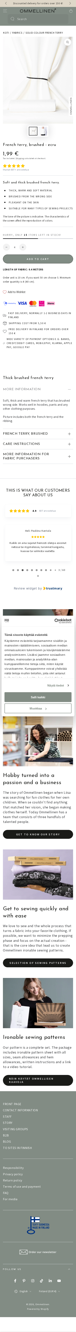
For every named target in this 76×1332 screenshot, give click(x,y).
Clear (63, 19)
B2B (6, 1135)
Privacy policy (13, 1174)
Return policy (12, 1180)
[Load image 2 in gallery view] (43, 131)
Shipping (20, 158)
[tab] (13, 570)
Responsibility (13, 1168)
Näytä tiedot (55, 685)
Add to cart (38, 259)
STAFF (7, 1117)
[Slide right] (69, 3)
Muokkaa (36, 708)
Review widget (25, 588)
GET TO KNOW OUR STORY (38, 834)
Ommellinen (42, 1304)
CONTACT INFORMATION (20, 1110)
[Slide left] (6, 3)
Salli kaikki (38, 697)
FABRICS (17, 32)
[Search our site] (12, 19)
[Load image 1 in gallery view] (33, 131)
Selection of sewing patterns (38, 963)
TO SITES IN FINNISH (17, 1148)
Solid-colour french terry (44, 32)
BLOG (7, 1142)
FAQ (6, 1193)
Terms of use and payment (22, 1187)
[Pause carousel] (38, 576)
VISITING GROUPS (15, 1129)
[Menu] (5, 11)
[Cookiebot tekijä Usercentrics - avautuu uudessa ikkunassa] (55, 621)
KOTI (6, 32)
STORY (7, 1123)
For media (10, 1199)
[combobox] (37, 19)
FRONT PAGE (12, 1104)
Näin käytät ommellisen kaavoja (31, 1080)
